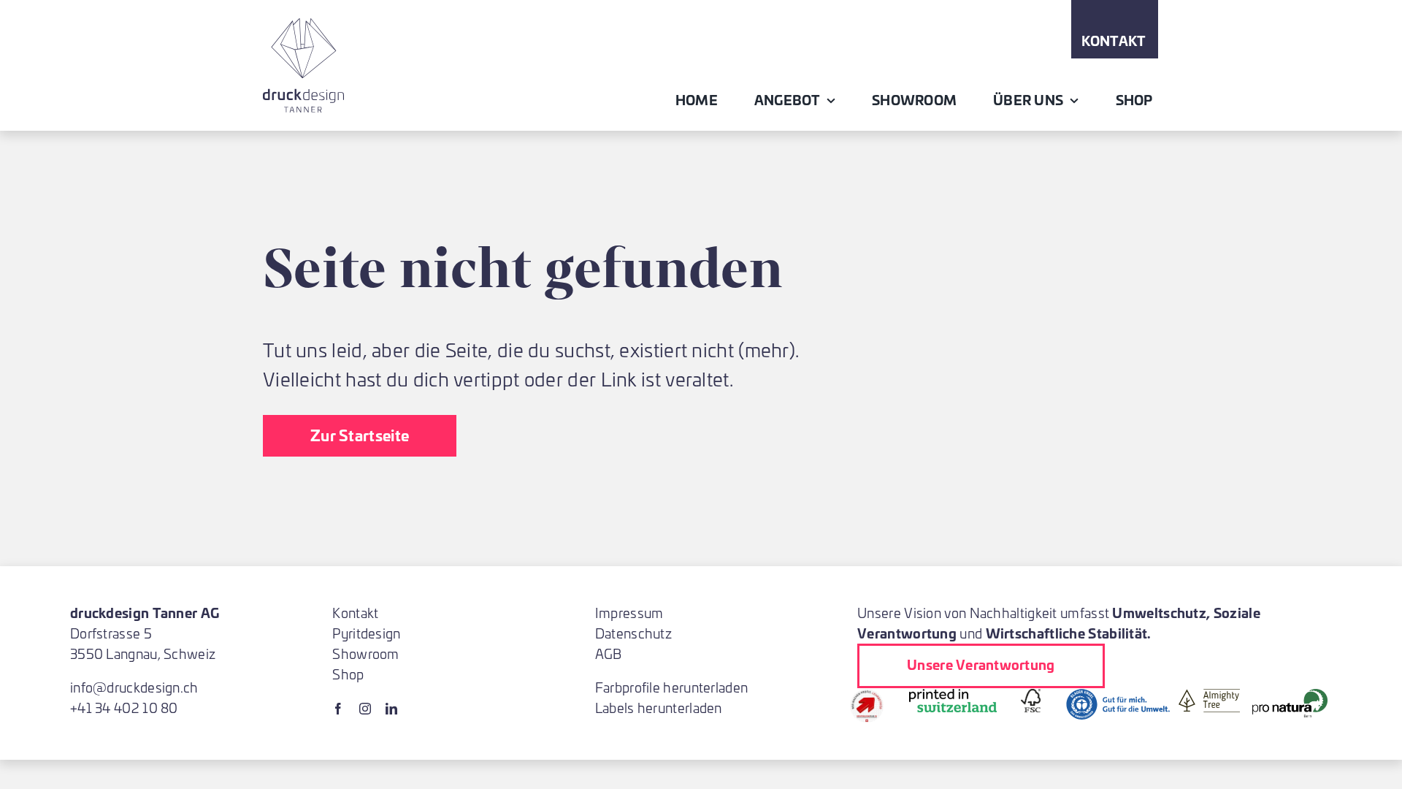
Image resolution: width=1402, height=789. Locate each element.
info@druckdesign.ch (134, 687)
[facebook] (338, 708)
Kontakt (355, 612)
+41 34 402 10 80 (124, 707)
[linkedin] (391, 708)
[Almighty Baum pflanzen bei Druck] (1209, 696)
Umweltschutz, (1161, 612)
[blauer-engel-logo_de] (1118, 696)
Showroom (365, 653)
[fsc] (1031, 696)
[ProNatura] (1290, 696)
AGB (608, 653)
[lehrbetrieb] (867, 696)
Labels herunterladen (658, 707)
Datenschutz (633, 633)
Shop (348, 674)
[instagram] (365, 708)
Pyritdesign (366, 633)
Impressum (629, 612)
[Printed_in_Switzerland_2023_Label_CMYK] (953, 696)
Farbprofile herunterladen (671, 687)
